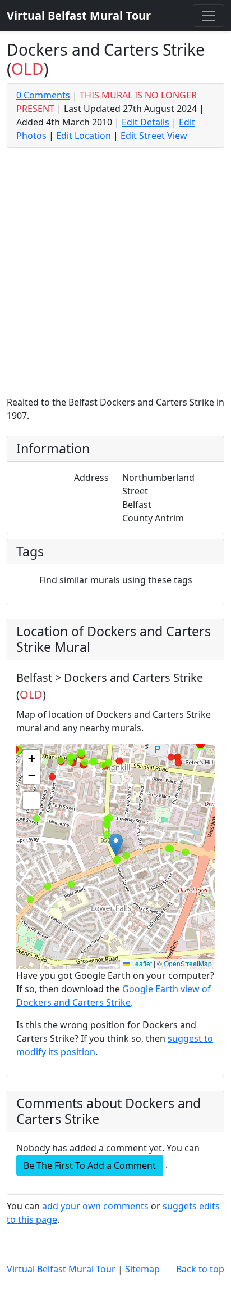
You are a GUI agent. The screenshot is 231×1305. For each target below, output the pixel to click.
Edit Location (83, 135)
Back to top (200, 1269)
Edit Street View (154, 135)
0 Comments (43, 95)
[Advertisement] (115, 274)
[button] (116, 844)
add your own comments (95, 1206)
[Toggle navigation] (208, 15)
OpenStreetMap (188, 963)
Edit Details (145, 122)
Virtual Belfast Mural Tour (61, 1269)
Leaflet (141, 963)
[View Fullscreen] (31, 800)
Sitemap (142, 1269)
